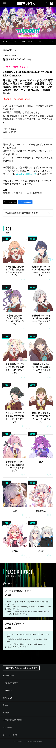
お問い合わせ (8, 698)
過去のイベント (8, 676)
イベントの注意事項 (10, 683)
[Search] (47, 3)
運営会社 (6, 705)
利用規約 (6, 713)
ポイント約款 (8, 727)
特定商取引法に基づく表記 (12, 720)
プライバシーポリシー (11, 735)
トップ (5, 41)
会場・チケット (27, 41)
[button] (28, 213)
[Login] (51, 3)
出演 (15, 41)
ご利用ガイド (8, 690)
